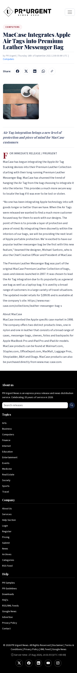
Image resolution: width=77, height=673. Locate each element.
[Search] (72, 405)
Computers (8, 59)
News (5, 548)
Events (5, 463)
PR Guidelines (9, 588)
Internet (6, 446)
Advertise (7, 617)
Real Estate (8, 474)
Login (5, 526)
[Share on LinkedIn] (34, 71)
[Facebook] (28, 663)
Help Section (9, 520)
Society (6, 480)
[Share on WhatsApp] (43, 71)
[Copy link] (52, 71)
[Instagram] (57, 663)
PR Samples (8, 583)
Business (7, 429)
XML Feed (45, 649)
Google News (9, 611)
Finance (6, 440)
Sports (5, 486)
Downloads (8, 594)
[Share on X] (26, 71)
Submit (6, 543)
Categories (8, 560)
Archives (6, 554)
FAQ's (5, 600)
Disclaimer (57, 645)
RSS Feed (7, 566)
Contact (6, 628)
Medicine (7, 469)
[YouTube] (48, 663)
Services (7, 514)
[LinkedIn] (38, 663)
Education (7, 452)
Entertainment (9, 457)
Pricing (5, 537)
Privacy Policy (9, 623)
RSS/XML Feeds (10, 606)
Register (6, 531)
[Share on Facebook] (17, 71)
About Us (7, 508)
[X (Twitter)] (19, 663)
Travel (5, 492)
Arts (4, 423)
